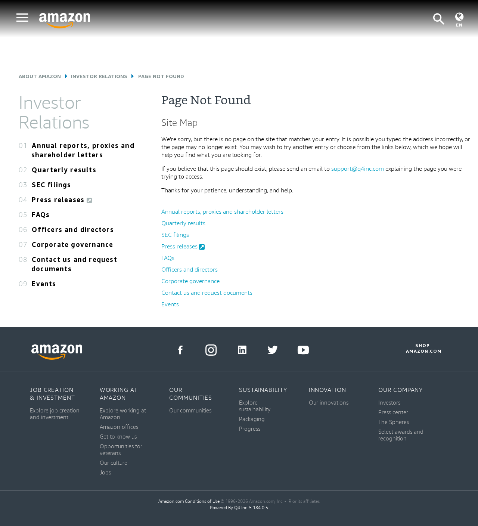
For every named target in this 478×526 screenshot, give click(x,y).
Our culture (113, 463)
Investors (389, 403)
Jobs (105, 473)
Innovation (327, 390)
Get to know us (118, 437)
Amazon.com (171, 501)
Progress (249, 429)
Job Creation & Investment (52, 394)
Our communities (190, 411)
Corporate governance (72, 244)
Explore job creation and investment (55, 414)
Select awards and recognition (400, 435)
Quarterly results (64, 169)
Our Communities (190, 394)
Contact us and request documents (206, 293)
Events (44, 283)
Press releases (59, 199)
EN (459, 25)
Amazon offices (119, 427)
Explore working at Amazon (123, 414)
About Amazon (40, 76)
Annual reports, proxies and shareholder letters (222, 212)
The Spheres (393, 422)
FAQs (41, 214)
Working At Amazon (119, 394)
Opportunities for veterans (121, 450)
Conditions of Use (202, 501)
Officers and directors (73, 229)
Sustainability (263, 390)
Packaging (252, 419)
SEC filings (51, 184)
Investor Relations (99, 76)
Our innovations (328, 403)
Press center (393, 413)
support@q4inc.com (357, 169)
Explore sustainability (254, 406)
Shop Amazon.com (423, 348)
